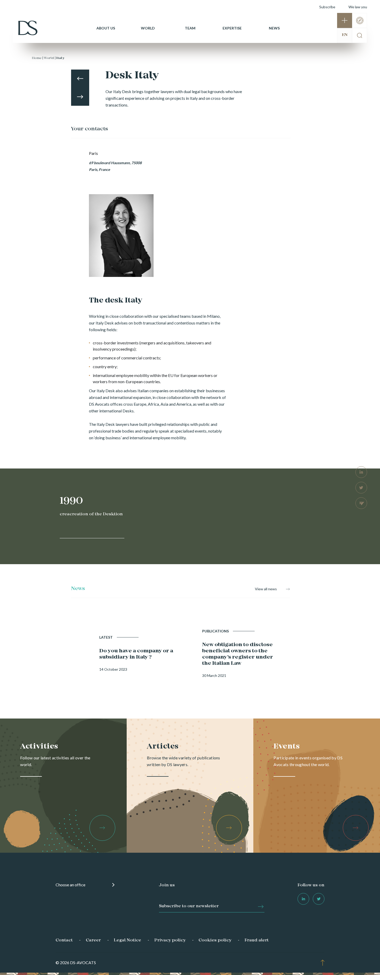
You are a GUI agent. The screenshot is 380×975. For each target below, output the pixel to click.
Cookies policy (215, 940)
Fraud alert (257, 940)
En (344, 34)
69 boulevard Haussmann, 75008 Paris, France (115, 166)
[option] (121, 213)
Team (190, 28)
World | (50, 58)
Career (93, 940)
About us (105, 28)
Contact (64, 940)
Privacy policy (170, 940)
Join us (167, 885)
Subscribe (327, 7)
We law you (357, 7)
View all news (266, 589)
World (148, 28)
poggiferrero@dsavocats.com (115, 187)
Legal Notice (127, 940)
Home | (37, 58)
